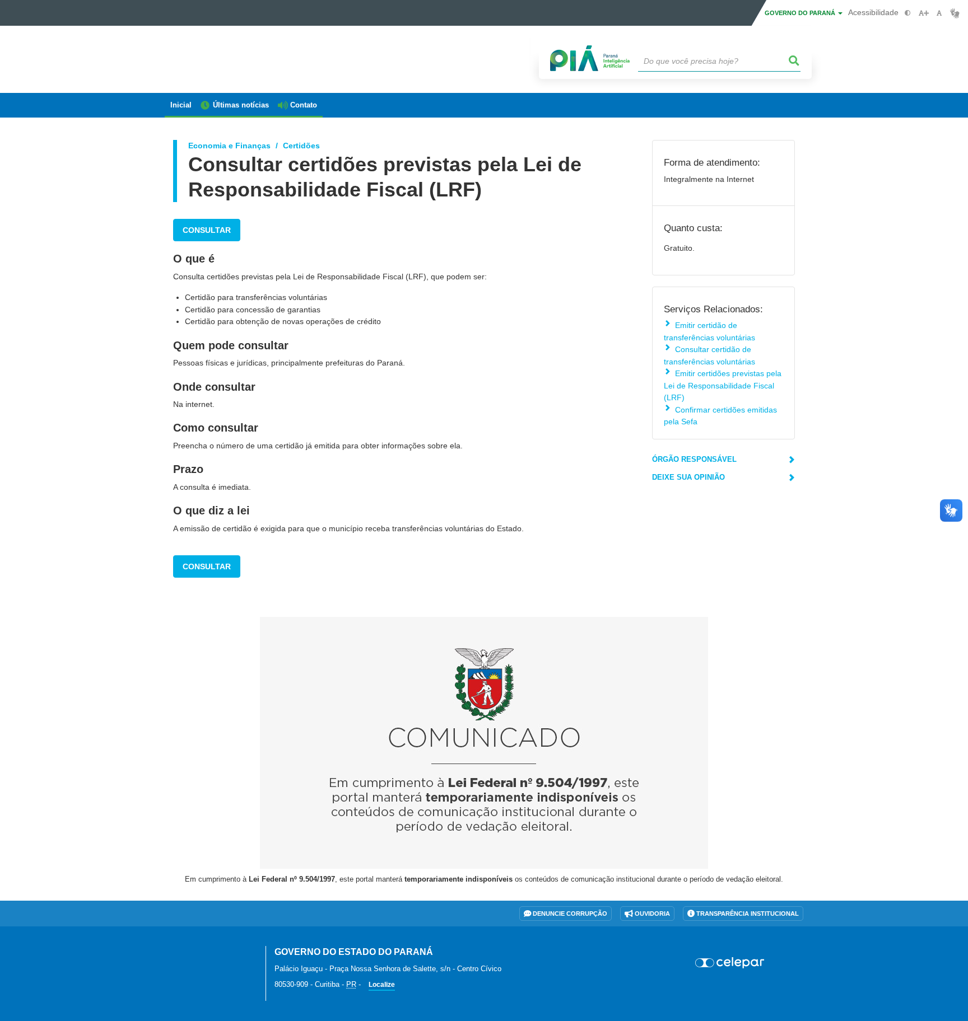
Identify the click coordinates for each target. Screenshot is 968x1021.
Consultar (207, 230)
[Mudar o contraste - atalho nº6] (907, 13)
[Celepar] (730, 962)
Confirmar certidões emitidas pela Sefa (720, 415)
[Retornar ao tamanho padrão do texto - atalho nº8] (939, 13)
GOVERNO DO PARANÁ (801, 13)
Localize (382, 985)
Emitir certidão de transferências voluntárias (709, 331)
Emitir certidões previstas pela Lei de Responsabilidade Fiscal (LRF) (722, 385)
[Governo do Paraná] (207, 958)
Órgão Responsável (694, 459)
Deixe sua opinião (688, 477)
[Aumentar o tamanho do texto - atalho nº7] (923, 13)
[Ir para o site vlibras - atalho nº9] (954, 13)
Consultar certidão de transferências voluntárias (709, 355)
